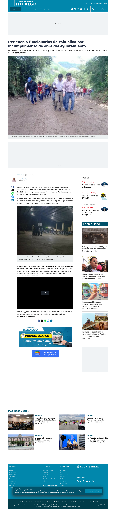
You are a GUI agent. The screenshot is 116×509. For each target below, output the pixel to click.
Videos (42, 9)
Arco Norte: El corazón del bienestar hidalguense (90, 212)
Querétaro (46, 472)
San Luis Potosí (48, 470)
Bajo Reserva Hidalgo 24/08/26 (90, 197)
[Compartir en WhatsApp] (12, 193)
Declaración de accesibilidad (89, 501)
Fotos (48, 9)
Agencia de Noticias (29, 9)
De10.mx (62, 472)
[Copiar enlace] (12, 200)
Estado (11, 470)
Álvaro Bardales (87, 207)
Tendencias (12, 481)
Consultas (63, 485)
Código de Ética (40, 501)
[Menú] (11, 3)
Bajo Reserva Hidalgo (89, 193)
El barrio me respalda (88, 205)
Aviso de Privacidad (69, 492)
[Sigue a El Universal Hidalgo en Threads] (87, 9)
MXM (38, 9)
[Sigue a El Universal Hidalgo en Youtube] (82, 9)
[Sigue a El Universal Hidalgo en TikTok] (85, 9)
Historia (75, 501)
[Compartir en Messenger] (12, 196)
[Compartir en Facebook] (12, 187)
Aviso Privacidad (67, 501)
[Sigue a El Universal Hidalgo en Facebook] (72, 9)
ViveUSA (62, 476)
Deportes (12, 483)
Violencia (49, 501)
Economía (12, 476)
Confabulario (64, 479)
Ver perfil (22, 180)
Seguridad (12, 474)
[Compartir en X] (12, 190)
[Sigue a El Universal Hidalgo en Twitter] (75, 9)
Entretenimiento (14, 479)
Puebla (45, 476)
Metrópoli (12, 485)
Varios (45, 496)
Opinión (85, 177)
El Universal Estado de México (50, 480)
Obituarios (63, 481)
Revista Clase (64, 474)
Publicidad (57, 501)
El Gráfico (63, 470)
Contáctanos (30, 501)
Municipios (21, 175)
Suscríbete (16, 9)
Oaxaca (45, 474)
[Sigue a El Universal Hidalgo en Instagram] (78, 9)
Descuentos (63, 483)
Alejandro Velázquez (89, 182)
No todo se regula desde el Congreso (91, 186)
